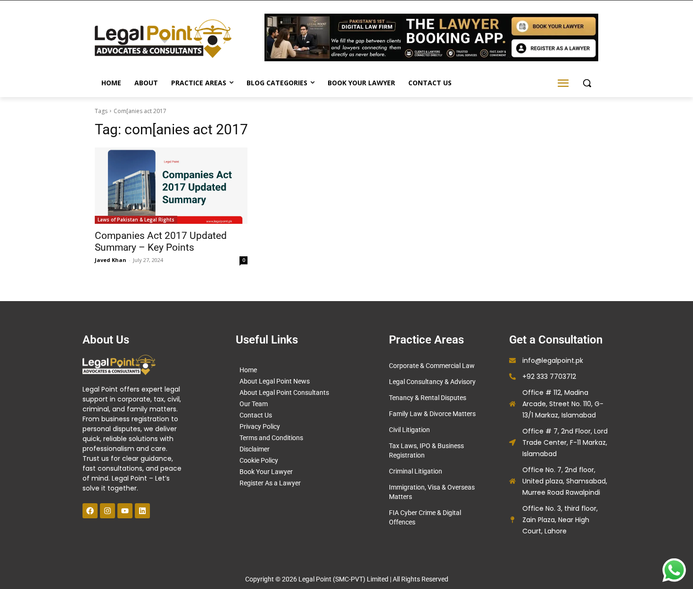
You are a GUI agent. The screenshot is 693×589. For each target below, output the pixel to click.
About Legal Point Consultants (284, 392)
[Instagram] (107, 510)
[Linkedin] (142, 510)
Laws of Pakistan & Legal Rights (136, 219)
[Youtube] (124, 510)
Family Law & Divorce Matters (432, 413)
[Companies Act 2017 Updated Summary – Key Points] (171, 185)
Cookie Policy (258, 460)
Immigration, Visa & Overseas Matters (432, 491)
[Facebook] (90, 510)
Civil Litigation (409, 430)
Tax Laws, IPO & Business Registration (426, 450)
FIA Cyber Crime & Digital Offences (425, 517)
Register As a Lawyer (270, 483)
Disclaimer (254, 449)
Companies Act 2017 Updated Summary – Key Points (161, 241)
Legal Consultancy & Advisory (432, 381)
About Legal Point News (274, 381)
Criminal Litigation (415, 471)
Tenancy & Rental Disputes (427, 397)
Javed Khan (110, 259)
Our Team (253, 404)
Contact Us (255, 415)
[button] (587, 83)
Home (248, 370)
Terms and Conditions (271, 438)
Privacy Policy (259, 426)
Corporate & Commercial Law (432, 365)
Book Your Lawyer (266, 471)
